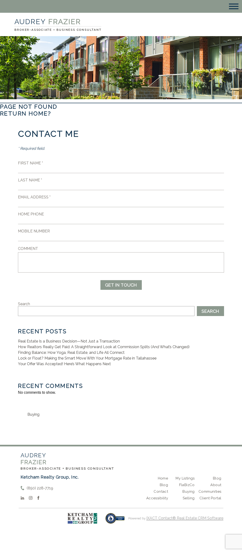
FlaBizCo (187, 485)
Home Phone (31, 214)
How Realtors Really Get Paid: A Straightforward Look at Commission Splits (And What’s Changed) (104, 347)
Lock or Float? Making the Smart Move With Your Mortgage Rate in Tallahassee (87, 358)
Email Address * (34, 197)
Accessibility (157, 498)
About (215, 485)
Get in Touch (121, 284)
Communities (210, 491)
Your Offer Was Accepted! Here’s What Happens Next (64, 364)
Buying (33, 414)
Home (163, 478)
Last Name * (30, 180)
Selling (189, 498)
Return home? (25, 113)
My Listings (185, 478)
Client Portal (210, 498)
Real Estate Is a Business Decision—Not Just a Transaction (69, 341)
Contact (161, 491)
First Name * (30, 163)
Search (24, 304)
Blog (164, 485)
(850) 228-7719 (40, 488)
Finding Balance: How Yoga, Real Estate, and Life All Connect (71, 352)
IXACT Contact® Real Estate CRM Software (184, 518)
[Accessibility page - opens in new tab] (115, 520)
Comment (28, 248)
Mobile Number (34, 231)
